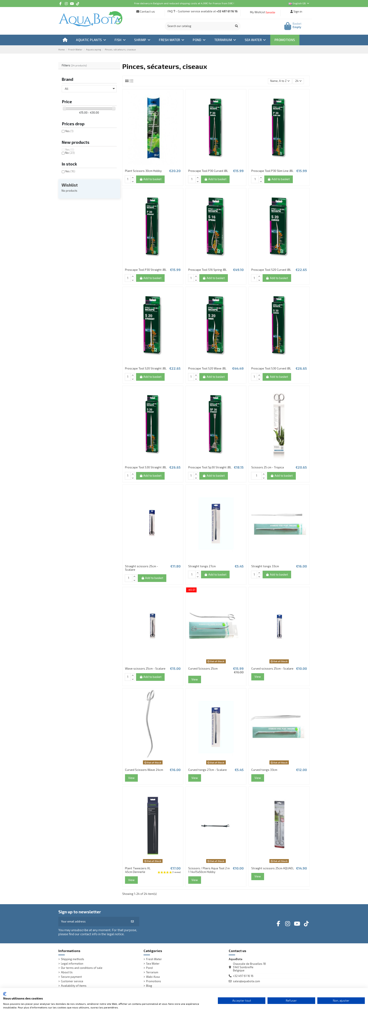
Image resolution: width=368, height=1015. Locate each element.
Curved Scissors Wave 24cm (144, 769)
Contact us (147, 11)
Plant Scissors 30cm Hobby (143, 170)
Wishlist (70, 184)
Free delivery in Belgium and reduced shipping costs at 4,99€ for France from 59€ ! (184, 3)
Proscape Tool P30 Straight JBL (146, 269)
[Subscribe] (132, 922)
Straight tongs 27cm (202, 566)
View (194, 679)
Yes (69, 131)
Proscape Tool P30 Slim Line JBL (272, 170)
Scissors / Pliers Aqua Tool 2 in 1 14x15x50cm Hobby (209, 870)
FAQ (170, 11)
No (70, 152)
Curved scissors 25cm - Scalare (272, 668)
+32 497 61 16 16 (227, 11)
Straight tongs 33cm (265, 566)
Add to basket (152, 179)
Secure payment (71, 976)
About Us (67, 972)
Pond (149, 967)
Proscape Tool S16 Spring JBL (207, 269)
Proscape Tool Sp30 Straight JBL (209, 467)
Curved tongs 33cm (264, 769)
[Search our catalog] (236, 26)
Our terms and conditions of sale (81, 967)
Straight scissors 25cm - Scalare (141, 568)
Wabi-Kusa (153, 976)
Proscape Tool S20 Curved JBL (271, 269)
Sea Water (153, 963)
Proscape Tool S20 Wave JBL (207, 368)
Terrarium (152, 972)
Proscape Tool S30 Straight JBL (146, 467)
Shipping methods (72, 959)
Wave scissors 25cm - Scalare (145, 668)
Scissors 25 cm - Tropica (267, 467)
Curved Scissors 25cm (203, 668)
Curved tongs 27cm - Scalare (207, 769)
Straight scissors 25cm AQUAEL (272, 868)
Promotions (153, 981)
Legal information (72, 963)
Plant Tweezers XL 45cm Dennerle (138, 870)
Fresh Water (154, 959)
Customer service (72, 981)
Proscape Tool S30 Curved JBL (271, 368)
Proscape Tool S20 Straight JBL (146, 368)
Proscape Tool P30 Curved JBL (208, 170)
